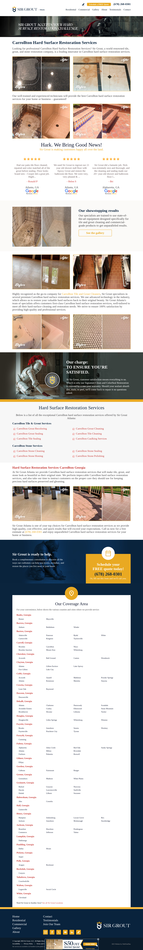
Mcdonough (78, 821)
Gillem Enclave (52, 666)
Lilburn (49, 793)
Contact (127, 9)
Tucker (103, 712)
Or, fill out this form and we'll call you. (108, 578)
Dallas (21, 849)
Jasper (21, 857)
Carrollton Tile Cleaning (89, 433)
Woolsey (104, 728)
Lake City (50, 669)
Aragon (21, 865)
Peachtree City (51, 731)
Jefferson (49, 832)
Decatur (49, 712)
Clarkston (49, 705)
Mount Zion (50, 650)
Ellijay (21, 762)
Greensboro (23, 779)
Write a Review (83, 4)
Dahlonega (23, 840)
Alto (20, 801)
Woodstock (105, 658)
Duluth (21, 793)
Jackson (22, 821)
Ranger (76, 770)
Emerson (49, 635)
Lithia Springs (51, 720)
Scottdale (104, 705)
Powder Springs (107, 678)
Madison (49, 779)
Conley (49, 709)
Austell (49, 678)
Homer (21, 619)
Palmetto (49, 754)
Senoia (76, 728)
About (104, 9)
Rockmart (50, 865)
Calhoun (22, 770)
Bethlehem (50, 627)
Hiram (48, 849)
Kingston (49, 639)
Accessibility (16, 944)
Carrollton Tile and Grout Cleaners (81, 293)
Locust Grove (79, 818)
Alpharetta (23, 748)
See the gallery (95, 233)
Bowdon (22, 647)
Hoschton (49, 829)
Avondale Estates (25, 709)
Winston (104, 720)
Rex (102, 818)
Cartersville (23, 639)
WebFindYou (126, 944)
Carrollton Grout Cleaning (90, 428)
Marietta (77, 681)
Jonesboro (50, 728)
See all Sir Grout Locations (52, 903)
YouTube (65, 932)
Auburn (21, 627)
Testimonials (115, 9)
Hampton (22, 818)
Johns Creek (50, 748)
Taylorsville (78, 639)
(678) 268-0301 (122, 4)
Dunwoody (78, 705)
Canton (76, 658)
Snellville (77, 790)
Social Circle (51, 889)
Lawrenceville (51, 790)
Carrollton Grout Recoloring (32, 428)
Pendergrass (78, 829)
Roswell (77, 754)
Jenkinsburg (50, 818)
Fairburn (22, 754)
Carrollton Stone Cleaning (31, 450)
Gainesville (23, 809)
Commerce (23, 832)
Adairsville (23, 635)
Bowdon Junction (25, 650)
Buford (21, 787)
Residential (71, 9)
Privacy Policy (28, 944)
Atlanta (21, 666)
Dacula (21, 790)
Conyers (22, 873)
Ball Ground (51, 658)
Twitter (58, 932)
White (103, 635)
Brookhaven (23, 712)
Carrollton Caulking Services (91, 438)
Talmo (76, 832)
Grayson (49, 787)
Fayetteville (23, 731)
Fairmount (50, 770)
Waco (76, 647)
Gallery (95, 9)
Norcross (77, 787)
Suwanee (77, 793)
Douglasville (23, 720)
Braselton (22, 829)
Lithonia (77, 712)
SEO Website (116, 944)
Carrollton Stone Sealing (89, 450)
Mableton (77, 678)
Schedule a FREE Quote (99, 4)
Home (15, 916)
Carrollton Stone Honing (30, 456)
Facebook (52, 932)
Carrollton (50, 647)
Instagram (45, 932)
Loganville (23, 889)
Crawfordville (24, 881)
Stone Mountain (107, 709)
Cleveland (22, 897)
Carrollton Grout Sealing (30, 433)
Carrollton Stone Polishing (90, 456)
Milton (48, 751)
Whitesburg (78, 650)
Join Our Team (51, 924)
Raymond (49, 689)
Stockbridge (105, 821)
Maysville (50, 619)
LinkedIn (72, 932)
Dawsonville (23, 697)
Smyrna (104, 681)
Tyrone (76, 731)
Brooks (21, 728)
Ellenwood (78, 709)
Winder (76, 627)
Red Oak (77, 748)
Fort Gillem (23, 669)
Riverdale (77, 751)
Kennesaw (50, 681)
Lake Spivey (78, 666)
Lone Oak (22, 689)
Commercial (84, 9)
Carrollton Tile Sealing (29, 438)
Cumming (22, 739)
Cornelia (49, 801)
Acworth (22, 658)
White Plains (78, 779)
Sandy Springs (106, 748)
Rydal (76, 635)
